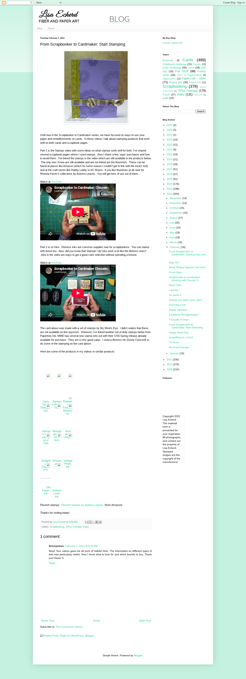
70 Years (174, 342)
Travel (166, 94)
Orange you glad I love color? (186, 299)
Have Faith (175, 285)
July (172, 222)
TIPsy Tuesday (73, 527)
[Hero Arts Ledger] (68, 407)
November (176, 203)
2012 (170, 193)
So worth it (175, 295)
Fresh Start (175, 272)
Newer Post (47, 620)
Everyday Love (177, 304)
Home (96, 620)
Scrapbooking (57, 527)
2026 (170, 125)
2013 (170, 188)
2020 (170, 154)
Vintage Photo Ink (67, 460)
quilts (166, 98)
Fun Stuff (181, 71)
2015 (170, 179)
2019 (170, 159)
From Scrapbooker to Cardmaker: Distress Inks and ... (187, 254)
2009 (170, 369)
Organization (169, 78)
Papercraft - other (194, 78)
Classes (197, 64)
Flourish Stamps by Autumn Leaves (82, 504)
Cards (188, 60)
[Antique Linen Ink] (57, 467)
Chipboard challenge (174, 64)
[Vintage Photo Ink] (68, 437)
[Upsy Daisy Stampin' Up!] (46, 378)
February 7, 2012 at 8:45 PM (81, 545)
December (176, 198)
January (175, 353)
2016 (170, 174)
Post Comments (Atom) (69, 626)
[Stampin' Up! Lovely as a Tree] (46, 407)
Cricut (191, 67)
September (176, 212)
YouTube (56, 181)
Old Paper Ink (45, 489)
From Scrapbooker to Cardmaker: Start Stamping (186, 326)
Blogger (138, 655)
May (172, 232)
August (174, 217)
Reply (52, 563)
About (51, 28)
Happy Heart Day (179, 332)
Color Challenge (172, 67)
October (175, 207)
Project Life (195, 82)
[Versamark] (57, 437)
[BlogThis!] (90, 522)
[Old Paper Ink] (46, 467)
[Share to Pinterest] (100, 522)
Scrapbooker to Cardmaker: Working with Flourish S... (185, 279)
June (173, 227)
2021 (170, 149)
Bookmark (168, 60)
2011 (170, 359)
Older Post (145, 620)
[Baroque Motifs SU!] (57, 378)
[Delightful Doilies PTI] (46, 437)
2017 (170, 169)
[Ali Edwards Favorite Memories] (68, 378)
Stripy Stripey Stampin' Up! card (187, 267)
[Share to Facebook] (97, 522)
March (174, 242)
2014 (170, 183)
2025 (170, 129)
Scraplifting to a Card (181, 337)
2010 (170, 364)
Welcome (198, 95)
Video (86, 527)
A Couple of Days (179, 319)
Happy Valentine (178, 309)
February (175, 247)
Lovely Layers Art (172, 42)
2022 (170, 144)
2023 (170, 139)
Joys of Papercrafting (189, 75)
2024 (170, 134)
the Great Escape (179, 347)
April (172, 237)
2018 (170, 164)
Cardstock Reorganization (183, 314)
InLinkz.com (45, 478)
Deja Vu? (174, 262)
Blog (39, 28)
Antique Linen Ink (56, 490)
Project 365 (175, 82)
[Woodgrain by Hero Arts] (57, 407)
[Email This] (86, 522)
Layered (173, 290)
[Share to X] (93, 522)
